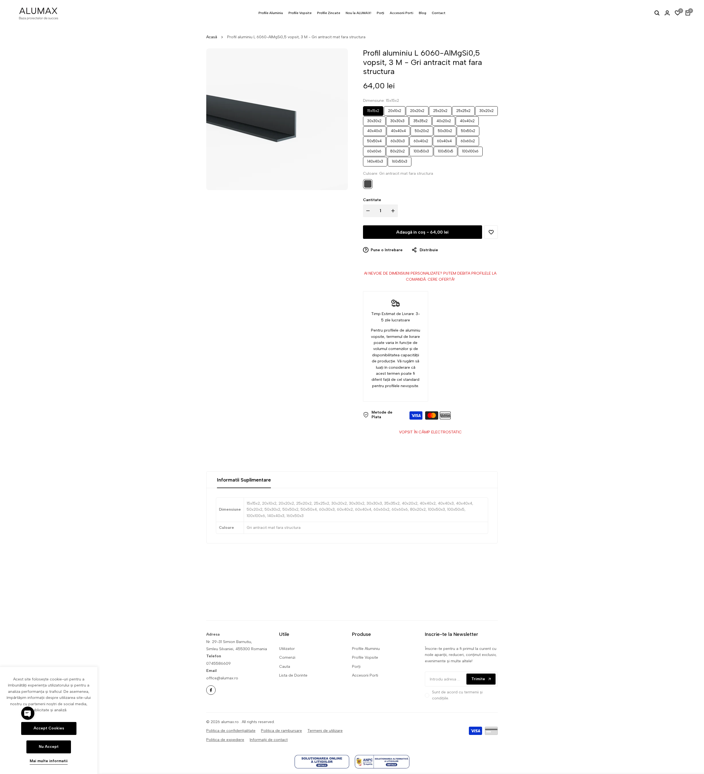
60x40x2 (421, 140)
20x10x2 (394, 109)
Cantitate (372, 200)
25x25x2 (463, 109)
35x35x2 (420, 119)
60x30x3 (397, 140)
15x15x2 (373, 109)
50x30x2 (445, 130)
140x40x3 (375, 160)
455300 (242, 649)
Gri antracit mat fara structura (368, 184)
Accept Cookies (49, 728)
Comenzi (287, 657)
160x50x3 (399, 160)
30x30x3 (397, 119)
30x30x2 (374, 119)
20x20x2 (417, 109)
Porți (356, 666)
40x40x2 (467, 119)
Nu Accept (49, 746)
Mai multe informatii (49, 761)
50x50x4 (374, 140)
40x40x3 (375, 130)
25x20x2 (440, 109)
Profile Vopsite (365, 657)
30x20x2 (486, 109)
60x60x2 (468, 140)
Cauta (284, 666)
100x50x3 (421, 150)
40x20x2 (444, 119)
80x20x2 (397, 150)
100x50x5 (445, 150)
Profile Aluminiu (366, 648)
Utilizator (287, 648)
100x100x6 (470, 150)
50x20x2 (422, 130)
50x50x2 (468, 130)
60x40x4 (444, 140)
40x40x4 (398, 130)
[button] (491, 232)
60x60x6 (374, 150)
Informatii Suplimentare (244, 480)
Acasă (211, 37)
